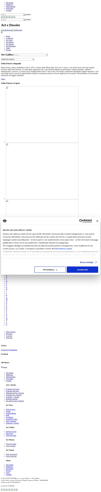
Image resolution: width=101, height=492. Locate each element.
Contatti (8, 10)
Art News (9, 40)
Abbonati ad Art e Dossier (15, 393)
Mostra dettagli (86, 262)
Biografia (9, 334)
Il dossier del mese (12, 391)
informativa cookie (63, 248)
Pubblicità (9, 5)
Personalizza (48, 270)
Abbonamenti (10, 6)
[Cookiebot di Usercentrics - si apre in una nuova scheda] (81, 221)
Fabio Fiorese (10, 332)
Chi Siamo (9, 3)
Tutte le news (10, 409)
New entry (9, 433)
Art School (10, 44)
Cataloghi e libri (11, 419)
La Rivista (9, 38)
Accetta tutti (82, 270)
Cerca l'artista (10, 446)
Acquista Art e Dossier (14, 395)
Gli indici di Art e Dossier (15, 401)
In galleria (9, 417)
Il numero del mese (12, 389)
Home (8, 36)
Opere (3, 79)
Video (8, 48)
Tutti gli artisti (11, 435)
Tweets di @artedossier (9, 350)
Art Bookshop (11, 46)
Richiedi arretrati (12, 399)
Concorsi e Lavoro (12, 423)
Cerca (8, 473)
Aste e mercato (11, 421)
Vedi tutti (9, 338)
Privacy (8, 50)
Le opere (9, 336)
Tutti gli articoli (11, 454)
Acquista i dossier (12, 397)
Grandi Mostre (11, 413)
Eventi (8, 411)
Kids (7, 415)
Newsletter (9, 8)
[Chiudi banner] (97, 221)
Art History (10, 42)
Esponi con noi (11, 431)
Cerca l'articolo (11, 456)
